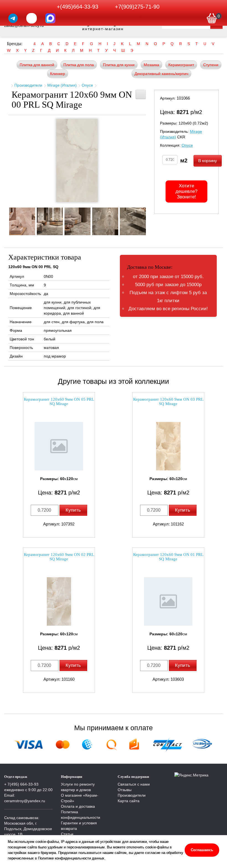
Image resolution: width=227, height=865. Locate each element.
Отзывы (124, 790)
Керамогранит (181, 65)
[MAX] (50, 18)
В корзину (207, 160)
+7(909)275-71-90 (137, 6)
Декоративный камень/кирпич (161, 73)
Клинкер (57, 73)
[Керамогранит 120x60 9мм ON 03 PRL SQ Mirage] (168, 446)
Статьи (67, 834)
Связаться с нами (134, 784)
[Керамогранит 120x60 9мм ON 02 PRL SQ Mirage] (59, 601)
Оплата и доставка (78, 806)
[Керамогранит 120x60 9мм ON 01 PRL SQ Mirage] (168, 601)
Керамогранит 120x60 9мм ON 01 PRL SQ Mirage (168, 556)
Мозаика (151, 65)
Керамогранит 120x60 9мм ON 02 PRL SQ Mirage (59, 556)
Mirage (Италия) (62, 85)
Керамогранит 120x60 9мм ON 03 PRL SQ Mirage (168, 401)
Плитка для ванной (37, 65)
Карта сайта (129, 801)
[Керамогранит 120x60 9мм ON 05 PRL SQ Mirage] (59, 446)
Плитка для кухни (119, 65)
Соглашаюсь (202, 850)
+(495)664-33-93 (77, 6)
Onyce (87, 85)
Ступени (210, 65)
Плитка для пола (78, 65)
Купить (73, 510)
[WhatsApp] (31, 18)
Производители (28, 85)
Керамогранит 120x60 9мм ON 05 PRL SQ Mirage (59, 401)
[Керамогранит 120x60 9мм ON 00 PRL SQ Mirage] (77, 160)
